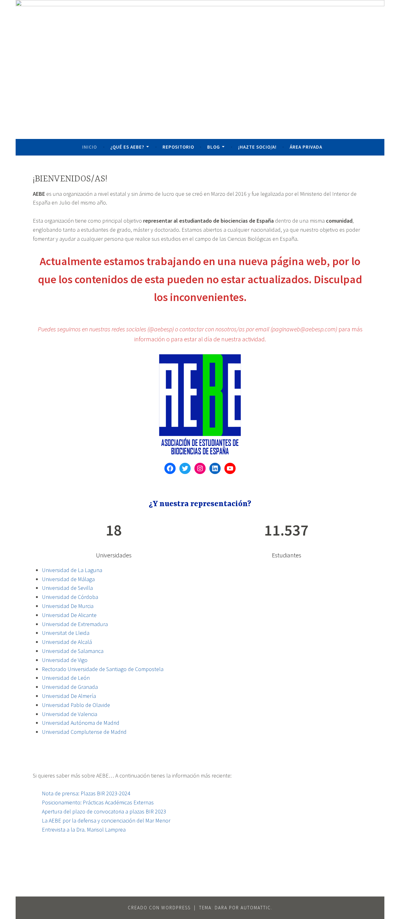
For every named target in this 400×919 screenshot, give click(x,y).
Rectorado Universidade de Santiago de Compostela (102, 669)
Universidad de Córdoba (70, 596)
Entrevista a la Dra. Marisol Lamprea (84, 829)
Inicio (89, 147)
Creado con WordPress (159, 908)
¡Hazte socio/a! (257, 147)
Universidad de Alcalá (67, 641)
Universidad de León (66, 677)
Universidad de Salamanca (72, 651)
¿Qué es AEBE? (127, 147)
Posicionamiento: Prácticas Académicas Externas (98, 802)
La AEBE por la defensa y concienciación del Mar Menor (106, 820)
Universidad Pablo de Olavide (76, 705)
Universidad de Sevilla (67, 587)
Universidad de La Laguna (72, 570)
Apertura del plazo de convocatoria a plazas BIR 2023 (104, 811)
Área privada (306, 147)
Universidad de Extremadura (75, 624)
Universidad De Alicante (69, 615)
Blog (213, 147)
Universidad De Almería (69, 695)
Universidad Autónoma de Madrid (80, 722)
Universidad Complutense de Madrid (84, 731)
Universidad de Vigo (65, 660)
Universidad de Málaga (68, 579)
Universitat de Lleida (65, 632)
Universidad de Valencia (69, 714)
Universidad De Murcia (67, 606)
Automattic (256, 908)
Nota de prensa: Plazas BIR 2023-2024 (86, 793)
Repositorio (178, 147)
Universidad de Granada (70, 686)
